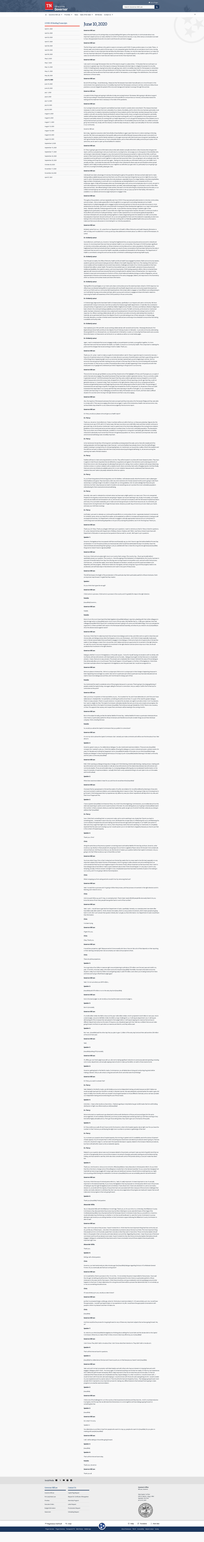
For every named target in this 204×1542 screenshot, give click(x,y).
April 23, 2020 (48, 37)
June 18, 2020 (48, 84)
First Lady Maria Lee (50, 1496)
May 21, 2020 (48, 71)
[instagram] (67, 1480)
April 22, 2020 (48, 33)
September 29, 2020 (50, 160)
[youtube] (64, 1480)
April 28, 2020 (48, 46)
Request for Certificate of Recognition (78, 1496)
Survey (157, 1529)
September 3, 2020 (50, 143)
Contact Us (107, 15)
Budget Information (50, 1508)
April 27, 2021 (48, 177)
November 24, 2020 (50, 173)
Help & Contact (149, 1529)
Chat (69, 1524)
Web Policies (79, 1529)
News (76, 15)
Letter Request (72, 1504)
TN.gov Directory (60, 1529)
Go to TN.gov (154, 2)
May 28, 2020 (48, 75)
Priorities (67, 15)
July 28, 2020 (48, 109)
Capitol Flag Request (73, 1493)
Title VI (134, 1529)
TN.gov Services (49, 1529)
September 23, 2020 (50, 156)
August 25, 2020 (49, 139)
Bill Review (98, 15)
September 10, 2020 (50, 148)
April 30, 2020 (48, 54)
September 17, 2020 (50, 152)
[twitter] (60, 1480)
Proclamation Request (74, 1508)
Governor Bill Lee (55, 15)
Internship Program (73, 1500)
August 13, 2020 (49, 126)
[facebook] (56, 1480)
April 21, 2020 (48, 29)
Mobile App (87, 1529)
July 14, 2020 (48, 101)
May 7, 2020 (48, 63)
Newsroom (48, 1512)
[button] (61, 15)
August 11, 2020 (49, 122)
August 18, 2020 (49, 131)
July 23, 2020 (48, 105)
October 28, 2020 (50, 164)
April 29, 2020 (48, 50)
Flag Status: (54, 1523)
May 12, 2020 (48, 67)
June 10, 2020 (49, 80)
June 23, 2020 (48, 88)
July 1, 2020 (48, 92)
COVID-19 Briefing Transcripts (56, 23)
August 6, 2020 (49, 118)
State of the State (85, 15)
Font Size (155, 1523)
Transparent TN (70, 1529)
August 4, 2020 (49, 114)
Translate (143, 1523)
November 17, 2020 (50, 169)
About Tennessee (126, 1529)
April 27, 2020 (48, 42)
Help (132, 1523)
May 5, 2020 (48, 58)
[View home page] (49, 6)
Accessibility (140, 1529)
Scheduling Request (73, 1512)
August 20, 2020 (49, 135)
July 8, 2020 (48, 97)
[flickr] (71, 1480)
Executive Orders (49, 1504)
